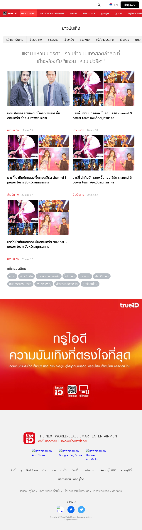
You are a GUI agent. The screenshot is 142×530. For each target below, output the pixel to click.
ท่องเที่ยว (89, 13)
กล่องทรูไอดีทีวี (107, 470)
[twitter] (81, 509)
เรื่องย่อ (124, 40)
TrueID (10, 4)
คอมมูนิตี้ (126, 470)
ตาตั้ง (63, 470)
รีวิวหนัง (85, 40)
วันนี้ (13, 470)
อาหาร (73, 13)
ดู (21, 470)
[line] (60, 509)
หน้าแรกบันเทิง (14, 40)
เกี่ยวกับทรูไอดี (27, 491)
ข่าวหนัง (69, 40)
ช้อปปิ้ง (76, 470)
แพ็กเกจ (89, 470)
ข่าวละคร (53, 40)
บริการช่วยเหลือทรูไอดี (71, 479)
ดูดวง (118, 13)
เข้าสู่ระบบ (129, 5)
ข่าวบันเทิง (27, 13)
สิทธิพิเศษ (32, 470)
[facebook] (71, 509)
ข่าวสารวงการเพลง (52, 13)
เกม (54, 470)
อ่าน (10, 13)
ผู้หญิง (105, 13)
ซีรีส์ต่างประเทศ (105, 40)
